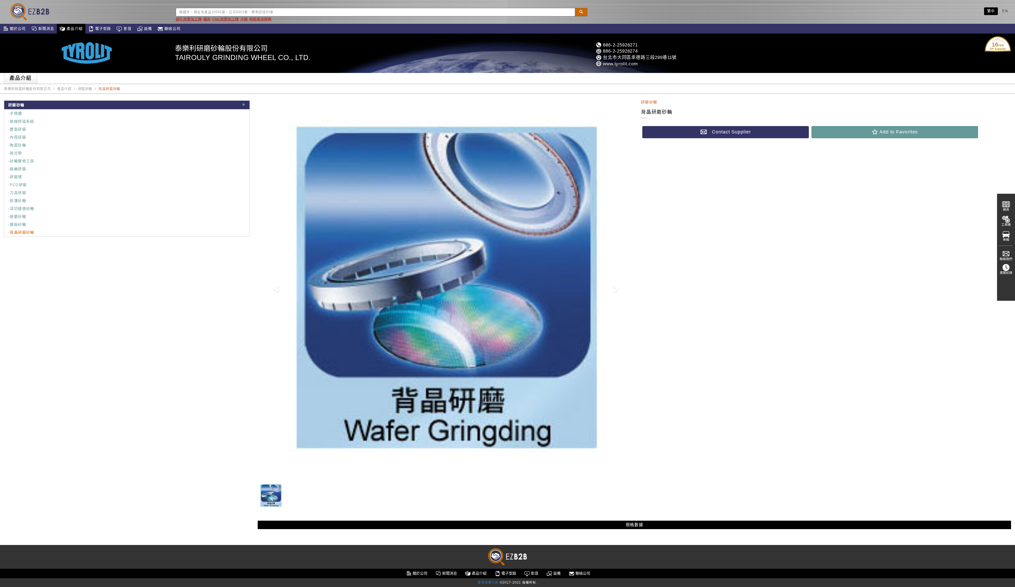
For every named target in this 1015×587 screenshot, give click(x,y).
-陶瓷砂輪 (17, 145)
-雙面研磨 (17, 129)
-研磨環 (15, 177)
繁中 (991, 11)
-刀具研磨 (17, 193)
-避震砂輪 (17, 216)
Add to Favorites (898, 132)
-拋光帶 (15, 153)
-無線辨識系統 (21, 121)
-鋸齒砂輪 (17, 224)
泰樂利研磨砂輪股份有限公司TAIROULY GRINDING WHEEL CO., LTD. (243, 53)
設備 (147, 28)
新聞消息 (45, 28)
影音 (126, 28)
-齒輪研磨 (17, 169)
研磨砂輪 (85, 89)
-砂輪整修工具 (21, 161)
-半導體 (15, 113)
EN (1005, 11)
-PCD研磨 (17, 185)
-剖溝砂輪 (17, 200)
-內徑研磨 (17, 137)
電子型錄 (102, 28)
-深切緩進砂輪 (21, 208)
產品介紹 (74, 28)
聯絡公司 (172, 28)
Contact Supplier (729, 132)
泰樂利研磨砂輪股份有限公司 (27, 89)
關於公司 (17, 28)
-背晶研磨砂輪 (21, 232)
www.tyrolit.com (619, 63)
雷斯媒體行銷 (488, 582)
